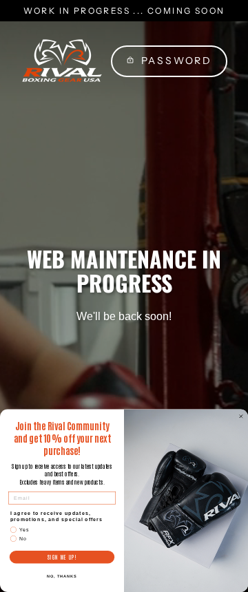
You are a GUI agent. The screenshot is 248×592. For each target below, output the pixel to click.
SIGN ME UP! (62, 557)
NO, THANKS (62, 576)
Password (176, 60)
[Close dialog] (241, 416)
